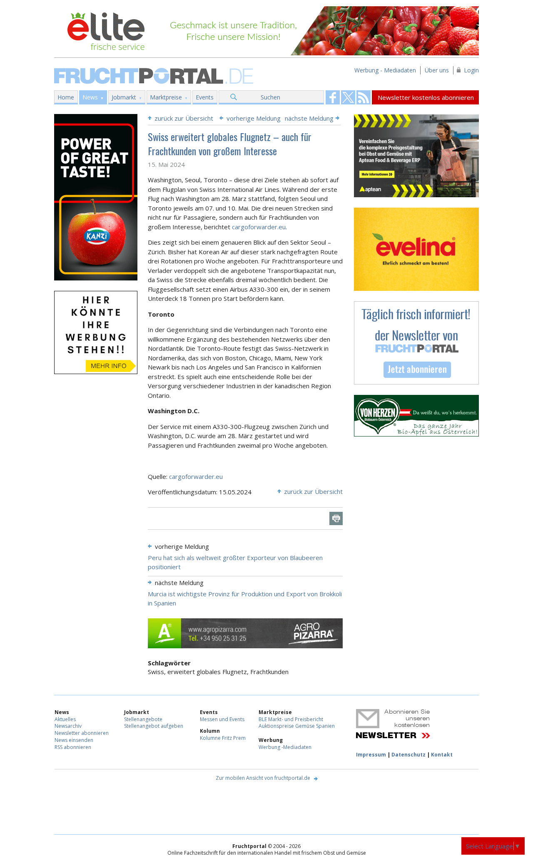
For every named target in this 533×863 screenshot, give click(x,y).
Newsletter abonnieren (82, 733)
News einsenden (74, 740)
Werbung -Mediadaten (285, 747)
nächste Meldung (309, 118)
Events (205, 97)
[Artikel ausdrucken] (336, 518)
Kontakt (442, 754)
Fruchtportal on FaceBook (333, 97)
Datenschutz (408, 754)
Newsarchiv (68, 725)
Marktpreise (166, 97)
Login (471, 70)
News (90, 97)
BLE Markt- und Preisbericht (291, 719)
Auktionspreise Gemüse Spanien (297, 725)
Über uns (437, 70)
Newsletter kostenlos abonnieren (426, 97)
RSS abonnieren (73, 747)
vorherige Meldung (254, 118)
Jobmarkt (124, 97)
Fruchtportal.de (155, 75)
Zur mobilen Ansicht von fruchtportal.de (263, 777)
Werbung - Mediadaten (385, 70)
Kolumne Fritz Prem (223, 737)
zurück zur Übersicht (183, 118)
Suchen (270, 97)
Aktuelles (65, 719)
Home (65, 97)
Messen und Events (222, 719)
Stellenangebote (143, 719)
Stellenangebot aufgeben (153, 725)
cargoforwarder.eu (259, 227)
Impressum (371, 754)
